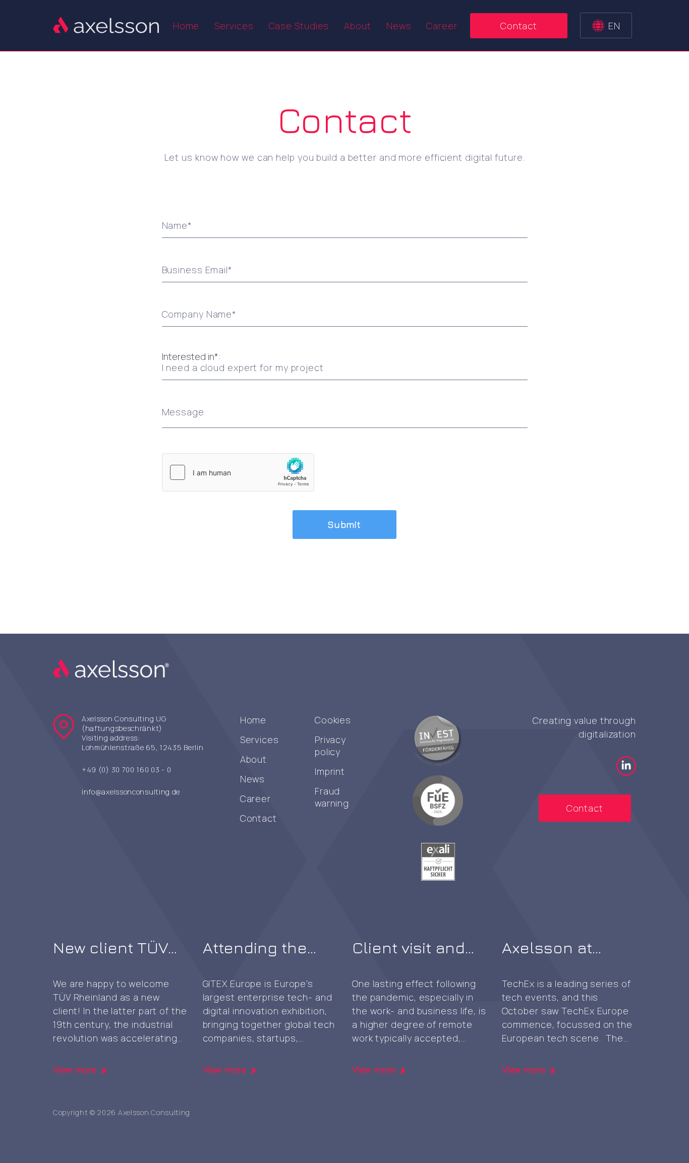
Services (259, 739)
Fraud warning (332, 797)
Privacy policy (330, 745)
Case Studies (299, 26)
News (399, 26)
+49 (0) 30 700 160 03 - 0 (126, 769)
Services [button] (233, 26)
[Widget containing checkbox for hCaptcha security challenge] (238, 472)
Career (441, 26)
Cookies (333, 720)
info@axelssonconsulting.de (131, 792)
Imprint (330, 771)
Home (186, 26)
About (357, 26)
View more (74, 1069)
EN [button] (614, 26)
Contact (518, 26)
